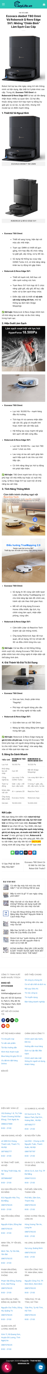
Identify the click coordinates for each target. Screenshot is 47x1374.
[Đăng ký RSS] (8, 1026)
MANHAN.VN (23, 1363)
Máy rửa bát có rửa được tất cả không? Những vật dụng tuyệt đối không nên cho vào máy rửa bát (25, 904)
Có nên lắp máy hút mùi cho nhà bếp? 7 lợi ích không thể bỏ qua (25, 886)
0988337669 (7, 1124)
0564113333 (30, 1178)
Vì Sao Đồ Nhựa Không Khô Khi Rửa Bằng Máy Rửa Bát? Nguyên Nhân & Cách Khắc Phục (26, 914)
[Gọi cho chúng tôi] (16, 1020)
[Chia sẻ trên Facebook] (17, 853)
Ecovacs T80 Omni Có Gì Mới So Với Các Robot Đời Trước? (35, 865)
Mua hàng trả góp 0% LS (11, 1056)
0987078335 (6, 1205)
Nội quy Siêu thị (31, 988)
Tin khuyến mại (7, 1039)
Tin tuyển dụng (31, 997)
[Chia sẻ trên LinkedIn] (34, 853)
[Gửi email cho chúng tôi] (12, 1020)
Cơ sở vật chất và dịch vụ (35, 984)
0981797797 (30, 1151)
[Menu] (3, 4)
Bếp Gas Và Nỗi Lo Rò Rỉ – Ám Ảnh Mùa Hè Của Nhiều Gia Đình (26, 931)
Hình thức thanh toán (10, 1052)
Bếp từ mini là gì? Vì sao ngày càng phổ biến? (26, 894)
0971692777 (30, 1124)
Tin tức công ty (31, 993)
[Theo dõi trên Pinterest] (3, 1026)
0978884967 (6, 1178)
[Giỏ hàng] (44, 4)
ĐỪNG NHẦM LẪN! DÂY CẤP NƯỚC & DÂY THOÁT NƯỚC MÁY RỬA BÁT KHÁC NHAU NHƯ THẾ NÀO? (27, 950)
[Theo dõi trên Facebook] (3, 1020)
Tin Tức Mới (23, 13)
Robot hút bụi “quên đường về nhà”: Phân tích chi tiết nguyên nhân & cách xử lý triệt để (26, 940)
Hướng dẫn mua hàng (34, 1046)
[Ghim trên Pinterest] (30, 853)
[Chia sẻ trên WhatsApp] (13, 853)
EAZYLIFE (36, 841)
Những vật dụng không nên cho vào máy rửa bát (26, 923)
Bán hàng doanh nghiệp (35, 1001)
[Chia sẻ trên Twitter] (21, 853)
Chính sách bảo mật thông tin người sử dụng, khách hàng (35, 1061)
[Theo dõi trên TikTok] (8, 1020)
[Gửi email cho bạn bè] (26, 853)
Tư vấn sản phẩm (8, 1043)
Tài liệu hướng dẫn (9, 1047)
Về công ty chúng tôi (33, 980)
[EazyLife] (23, 4)
